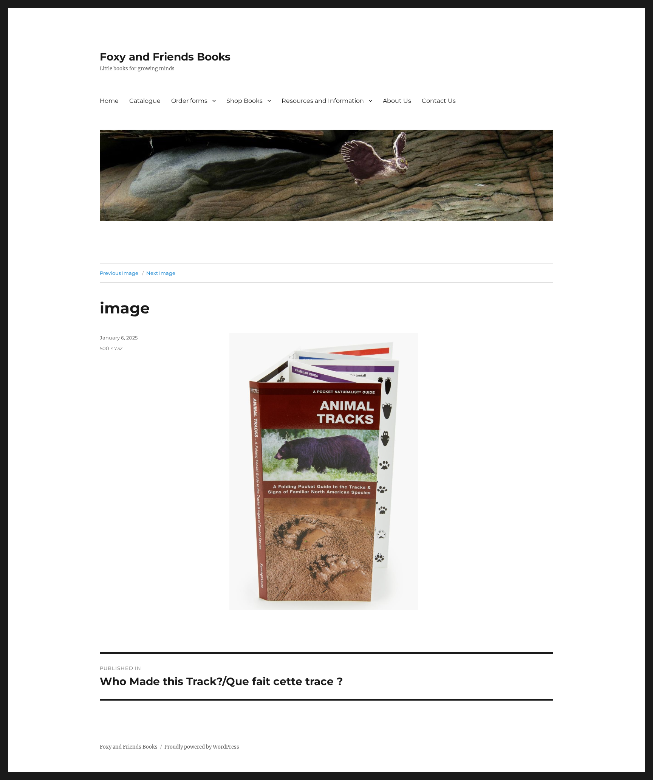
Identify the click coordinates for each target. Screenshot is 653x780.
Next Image (160, 273)
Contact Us (439, 100)
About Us (397, 100)
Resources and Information (323, 100)
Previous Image (119, 273)
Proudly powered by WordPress (201, 747)
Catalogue (145, 100)
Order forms (189, 100)
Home (109, 100)
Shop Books (244, 100)
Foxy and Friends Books (165, 56)
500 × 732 (111, 348)
